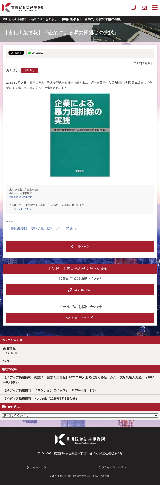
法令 (6, 361)
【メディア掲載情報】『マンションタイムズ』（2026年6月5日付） (50, 390)
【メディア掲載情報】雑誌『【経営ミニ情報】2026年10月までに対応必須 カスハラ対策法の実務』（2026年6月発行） (78, 380)
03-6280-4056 (23, 209)
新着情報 (9, 348)
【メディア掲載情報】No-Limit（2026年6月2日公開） (41, 398)
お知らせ (30, 70)
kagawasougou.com (20, 197)
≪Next (10, 221)
